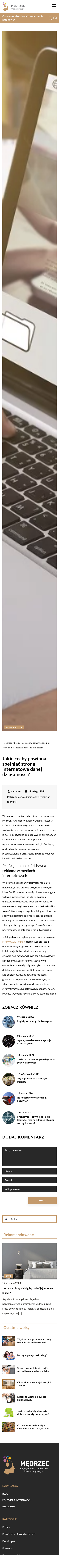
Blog (5, 1493)
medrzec (16, 791)
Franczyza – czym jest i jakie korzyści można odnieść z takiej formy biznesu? (35, 1120)
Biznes (6, 1526)
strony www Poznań (13, 941)
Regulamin (9, 1506)
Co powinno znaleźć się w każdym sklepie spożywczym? (33, 1427)
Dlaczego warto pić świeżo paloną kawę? (32, 1398)
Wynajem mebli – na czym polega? (32, 1080)
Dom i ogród (9, 1541)
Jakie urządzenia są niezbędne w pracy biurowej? (36, 1061)
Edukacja (7, 1548)
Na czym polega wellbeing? (32, 1355)
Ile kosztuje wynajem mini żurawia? (32, 1099)
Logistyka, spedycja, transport (34, 1021)
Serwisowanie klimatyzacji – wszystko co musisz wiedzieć (33, 1370)
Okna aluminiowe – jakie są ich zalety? (34, 1384)
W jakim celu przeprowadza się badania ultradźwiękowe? (34, 1341)
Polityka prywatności (16, 1500)
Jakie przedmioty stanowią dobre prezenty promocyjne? (33, 1413)
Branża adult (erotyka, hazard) (19, 1533)
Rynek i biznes (14, 727)
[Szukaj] (6, 1219)
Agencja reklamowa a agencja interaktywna (34, 1042)
